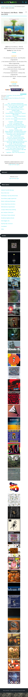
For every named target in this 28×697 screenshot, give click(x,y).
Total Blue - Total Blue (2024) (15, 130)
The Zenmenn (22, 98)
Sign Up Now (12, 164)
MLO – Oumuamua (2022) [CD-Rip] (15, 103)
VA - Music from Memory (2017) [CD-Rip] (15, 138)
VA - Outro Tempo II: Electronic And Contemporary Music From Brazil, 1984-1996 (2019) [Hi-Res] (15, 149)
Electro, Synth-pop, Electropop (8, 201)
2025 (7, 6)
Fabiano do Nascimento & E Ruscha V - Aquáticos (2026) (16, 109)
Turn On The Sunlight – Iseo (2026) (15, 106)
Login (17, 164)
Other (2, 229)
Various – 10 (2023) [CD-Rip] (15, 112)
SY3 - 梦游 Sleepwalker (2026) (15, 107)
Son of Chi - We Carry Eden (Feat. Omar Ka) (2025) (16, 119)
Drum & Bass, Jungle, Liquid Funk (8, 198)
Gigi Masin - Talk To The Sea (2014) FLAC (15, 152)
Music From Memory (13, 98)
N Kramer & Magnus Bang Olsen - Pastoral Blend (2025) (16, 114)
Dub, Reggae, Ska (5, 220)
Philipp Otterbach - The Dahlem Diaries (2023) (15, 131)
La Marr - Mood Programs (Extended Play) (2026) (15, 105)
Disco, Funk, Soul (5, 193)
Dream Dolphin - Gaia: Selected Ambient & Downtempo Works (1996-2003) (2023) (15, 133)
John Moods (6, 98)
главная (3, 6)
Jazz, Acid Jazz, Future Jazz (7, 212)
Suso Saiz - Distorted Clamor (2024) (15, 124)
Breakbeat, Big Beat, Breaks (7, 218)
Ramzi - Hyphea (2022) (15, 135)
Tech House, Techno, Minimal (8, 215)
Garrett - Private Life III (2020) (15, 144)
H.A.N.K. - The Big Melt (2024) (15, 123)
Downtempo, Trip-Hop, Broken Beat (14, 95)
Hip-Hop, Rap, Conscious (7, 223)
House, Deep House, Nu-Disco (8, 204)
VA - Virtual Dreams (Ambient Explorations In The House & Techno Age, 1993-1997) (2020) (15, 146)
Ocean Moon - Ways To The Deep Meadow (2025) (16, 116)
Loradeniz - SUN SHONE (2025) (16, 121)
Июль (10, 6)
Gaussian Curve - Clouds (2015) (15, 140)
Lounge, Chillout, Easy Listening (8, 209)
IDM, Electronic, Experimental (8, 206)
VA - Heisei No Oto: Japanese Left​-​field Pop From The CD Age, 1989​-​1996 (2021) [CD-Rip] (15, 142)
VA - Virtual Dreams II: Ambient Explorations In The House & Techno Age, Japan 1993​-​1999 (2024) (15, 127)
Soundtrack (4, 226)
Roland (7, 96)
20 (13, 6)
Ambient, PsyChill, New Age (7, 190)
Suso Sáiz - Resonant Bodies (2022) (15, 137)
